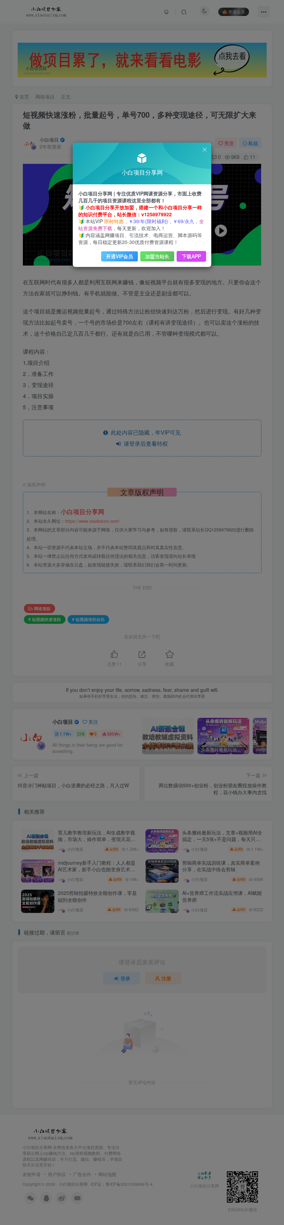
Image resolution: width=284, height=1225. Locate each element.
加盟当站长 (157, 256)
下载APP (191, 256)
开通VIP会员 (119, 256)
